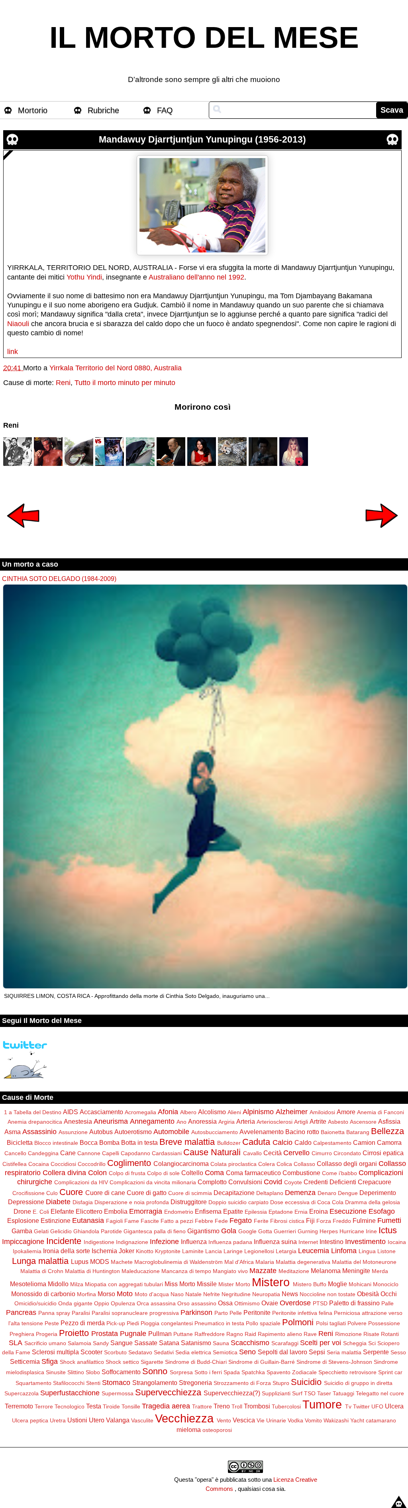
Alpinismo (258, 1112)
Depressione (26, 1201)
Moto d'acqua (152, 1294)
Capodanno (135, 1153)
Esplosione (23, 1220)
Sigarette (152, 1362)
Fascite (150, 1221)
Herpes (329, 1231)
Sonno (154, 1371)
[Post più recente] (23, 533)
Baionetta (333, 1132)
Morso (106, 1293)
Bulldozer (229, 1143)
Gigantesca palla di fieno (155, 1231)
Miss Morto (180, 1283)
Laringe (233, 1251)
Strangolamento (154, 1382)
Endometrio (178, 1212)
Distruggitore (189, 1201)
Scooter (91, 1351)
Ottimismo (247, 1303)
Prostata (104, 1334)
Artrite (318, 1121)
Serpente (376, 1351)
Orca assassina (156, 1303)
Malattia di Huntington (92, 1271)
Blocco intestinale (56, 1143)
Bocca (89, 1142)
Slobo (93, 1372)
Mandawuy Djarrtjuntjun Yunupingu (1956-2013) (202, 140)
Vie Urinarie (271, 1420)
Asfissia (389, 1121)
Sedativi (164, 1352)
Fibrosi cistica (287, 1221)
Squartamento (33, 1383)
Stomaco (116, 1383)
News (290, 1293)
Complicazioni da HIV (81, 1182)
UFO (377, 1406)
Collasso (304, 1164)
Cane (68, 1152)
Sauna (221, 1343)
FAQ (165, 110)
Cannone (88, 1153)
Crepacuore (374, 1181)
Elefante (62, 1211)
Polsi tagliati (331, 1323)
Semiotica (225, 1352)
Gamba (22, 1230)
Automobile (171, 1132)
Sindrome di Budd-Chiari (196, 1362)
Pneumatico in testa (219, 1323)
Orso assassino (196, 1303)
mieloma (189, 1429)
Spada (232, 1372)
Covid (273, 1182)
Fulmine (364, 1220)
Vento (224, 1420)
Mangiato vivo (230, 1271)
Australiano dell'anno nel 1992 (196, 277)
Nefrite (211, 1294)
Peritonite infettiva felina (302, 1313)
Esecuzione (348, 1211)
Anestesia (78, 1121)
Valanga (117, 1420)
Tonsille (131, 1406)
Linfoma (344, 1251)
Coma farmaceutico (253, 1172)
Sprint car (390, 1372)
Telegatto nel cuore (380, 1393)
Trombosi (257, 1406)
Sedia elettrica (193, 1352)
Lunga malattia (40, 1261)
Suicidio (306, 1382)
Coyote (293, 1182)
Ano (181, 1122)
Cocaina (38, 1164)
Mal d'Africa (239, 1262)
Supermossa (117, 1393)
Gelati (41, 1231)
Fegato (241, 1220)
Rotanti (390, 1334)
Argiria (226, 1122)
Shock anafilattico (82, 1362)
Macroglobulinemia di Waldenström (178, 1262)
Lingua (367, 1251)
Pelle (236, 1313)
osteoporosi (217, 1430)
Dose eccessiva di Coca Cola (306, 1202)
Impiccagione (23, 1242)
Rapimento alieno (280, 1334)
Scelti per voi (320, 1343)
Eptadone (281, 1212)
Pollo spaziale (263, 1323)
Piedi (133, 1323)
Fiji (310, 1220)
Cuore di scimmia (190, 1193)
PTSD (320, 1303)
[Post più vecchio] (382, 533)
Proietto (74, 1333)
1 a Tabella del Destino (32, 1112)
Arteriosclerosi (274, 1122)
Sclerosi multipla (55, 1351)
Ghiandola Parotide (97, 1231)
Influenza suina (275, 1241)
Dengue (348, 1193)
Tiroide (111, 1406)
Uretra (58, 1420)
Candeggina (43, 1153)
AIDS (70, 1111)
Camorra (389, 1142)
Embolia (116, 1211)
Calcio (282, 1142)
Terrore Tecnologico (59, 1406)
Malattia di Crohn (41, 1271)
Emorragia (145, 1211)
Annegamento (152, 1121)
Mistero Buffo (309, 1284)
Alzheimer (292, 1112)
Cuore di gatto (147, 1192)
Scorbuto (115, 1352)
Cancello (15, 1153)
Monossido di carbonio (43, 1293)
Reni (63, 383)
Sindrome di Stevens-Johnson (334, 1362)
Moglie (337, 1283)
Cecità (272, 1152)
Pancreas (21, 1312)
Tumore (322, 1404)
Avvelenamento (261, 1131)
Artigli (301, 1122)
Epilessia (256, 1212)
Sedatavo (140, 1352)
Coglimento (129, 1163)
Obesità (368, 1293)
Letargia (286, 1251)
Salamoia (79, 1343)
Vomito (313, 1420)
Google (247, 1231)
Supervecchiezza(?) (232, 1393)
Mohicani (360, 1284)
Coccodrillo (92, 1164)
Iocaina (397, 1242)
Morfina (86, 1294)
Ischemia (104, 1250)
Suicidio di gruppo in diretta (358, 1383)
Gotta (265, 1231)
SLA (15, 1343)
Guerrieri (285, 1231)
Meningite (356, 1270)
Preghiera (22, 1334)
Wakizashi (336, 1420)
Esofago (382, 1211)
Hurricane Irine (358, 1231)
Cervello (296, 1153)
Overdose (295, 1303)
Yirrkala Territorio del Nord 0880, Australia (115, 368)
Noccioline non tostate (327, 1294)
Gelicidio (61, 1231)
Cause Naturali (212, 1152)
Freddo (342, 1221)
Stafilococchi (68, 1383)
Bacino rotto (302, 1131)
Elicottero (89, 1211)
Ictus (388, 1230)
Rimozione (348, 1334)
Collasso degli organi (347, 1163)
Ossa (225, 1303)
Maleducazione (141, 1271)
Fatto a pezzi (177, 1221)
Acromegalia (140, 1112)
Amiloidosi (322, 1112)
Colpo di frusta (127, 1173)
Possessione (384, 1323)
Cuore (71, 1192)
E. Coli (41, 1212)
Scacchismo (250, 1343)
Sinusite (56, 1372)
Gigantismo (203, 1230)
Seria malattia (344, 1352)
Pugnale (133, 1334)
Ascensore (363, 1122)
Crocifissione (28, 1193)
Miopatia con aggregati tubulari (124, 1284)
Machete (122, 1262)
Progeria (46, 1334)
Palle (387, 1303)
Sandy (101, 1343)
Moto (125, 1294)
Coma (214, 1173)
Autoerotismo (133, 1131)
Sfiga (49, 1361)
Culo (52, 1193)
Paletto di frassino (354, 1303)
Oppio (101, 1303)
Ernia (301, 1212)
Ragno (234, 1334)
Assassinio (39, 1132)
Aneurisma (111, 1121)
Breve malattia (187, 1142)
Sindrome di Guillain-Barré (261, 1362)
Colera (266, 1164)
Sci (372, 1343)
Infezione (164, 1242)
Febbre (204, 1221)
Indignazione (132, 1242)
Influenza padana (230, 1242)
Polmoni (298, 1322)
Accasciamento (101, 1111)
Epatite (233, 1211)
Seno (247, 1352)
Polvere (357, 1323)
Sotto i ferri (208, 1372)
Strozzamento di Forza (242, 1383)
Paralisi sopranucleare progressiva (135, 1313)
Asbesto (338, 1122)
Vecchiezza (184, 1418)
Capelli (110, 1153)
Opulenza (123, 1303)
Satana (169, 1342)
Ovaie (269, 1303)
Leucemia (313, 1251)
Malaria (264, 1262)
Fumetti (389, 1220)
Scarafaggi (284, 1343)
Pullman (160, 1333)
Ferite (261, 1221)
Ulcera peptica (30, 1420)
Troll (236, 1406)
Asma (12, 1131)
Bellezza (387, 1131)
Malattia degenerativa (303, 1262)
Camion (364, 1142)
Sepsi (317, 1351)
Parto (221, 1313)
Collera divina (64, 1173)
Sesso (398, 1352)
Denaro (327, 1193)
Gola (228, 1231)
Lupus (79, 1261)
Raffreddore (209, 1334)
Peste (52, 1323)
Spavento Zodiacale (292, 1372)
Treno (222, 1406)
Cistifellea (14, 1164)
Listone (386, 1251)
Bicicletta (20, 1142)
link (12, 352)
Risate (371, 1334)
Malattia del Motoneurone (364, 1262)
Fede (221, 1221)
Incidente (63, 1241)
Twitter (361, 1406)
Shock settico (122, 1362)
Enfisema (208, 1211)
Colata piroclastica (233, 1164)
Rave (310, 1334)
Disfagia (83, 1202)
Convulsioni (245, 1181)
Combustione (301, 1172)
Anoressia (202, 1121)
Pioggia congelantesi (167, 1323)
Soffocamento (121, 1371)
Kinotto (144, 1251)
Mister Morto (234, 1284)
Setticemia (25, 1361)
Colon (97, 1173)
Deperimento (377, 1192)
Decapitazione (234, 1192)
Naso (177, 1294)
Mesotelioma (28, 1283)
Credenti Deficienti (330, 1181)
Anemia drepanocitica (35, 1122)
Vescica (244, 1420)
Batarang (357, 1132)
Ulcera (394, 1406)
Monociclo (385, 1284)
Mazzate (263, 1271)
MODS (99, 1261)
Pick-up (115, 1323)
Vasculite (142, 1420)
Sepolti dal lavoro (282, 1351)
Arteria (245, 1121)
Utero (96, 1420)
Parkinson (196, 1312)
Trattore (202, 1406)
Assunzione (73, 1132)
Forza (323, 1221)
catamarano (381, 1420)
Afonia (168, 1112)
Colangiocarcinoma (181, 1163)
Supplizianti (276, 1393)
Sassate (145, 1342)
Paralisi (81, 1313)
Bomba (109, 1142)
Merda (380, 1271)
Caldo (303, 1142)
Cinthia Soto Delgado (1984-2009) (59, 578)
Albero (188, 1112)
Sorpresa (181, 1372)
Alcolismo (212, 1111)
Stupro (281, 1383)
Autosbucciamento (214, 1132)
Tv (348, 1406)
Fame (131, 1221)
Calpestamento (332, 1143)
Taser (324, 1393)
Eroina (318, 1211)
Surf (297, 1393)
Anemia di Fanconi (380, 1112)
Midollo (58, 1283)
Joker (126, 1250)
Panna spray (54, 1313)
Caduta (256, 1142)
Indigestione (99, 1242)
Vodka (295, 1420)
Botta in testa (139, 1142)
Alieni (234, 1112)
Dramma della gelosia (372, 1202)
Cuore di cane (105, 1192)
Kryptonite (167, 1251)
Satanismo (196, 1342)
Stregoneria (195, 1382)
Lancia (213, 1251)
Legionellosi (259, 1251)
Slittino (75, 1372)
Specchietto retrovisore (347, 1372)
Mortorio (32, 110)
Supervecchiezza (168, 1392)
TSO (310, 1393)
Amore (346, 1111)
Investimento (365, 1242)
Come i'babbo (339, 1173)
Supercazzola (21, 1393)
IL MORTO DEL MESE (204, 37)
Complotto (212, 1181)
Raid (250, 1334)
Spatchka (253, 1372)
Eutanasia (88, 1220)
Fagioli (114, 1221)
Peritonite (257, 1312)
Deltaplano (269, 1193)
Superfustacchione (70, 1393)
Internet (308, 1242)
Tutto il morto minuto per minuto (125, 383)
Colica (284, 1164)
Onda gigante (75, 1303)
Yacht (357, 1420)
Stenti (93, 1383)
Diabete (58, 1202)
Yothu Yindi (84, 277)
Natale (193, 1294)
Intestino (331, 1241)
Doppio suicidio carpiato (238, 1202)
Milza (76, 1284)
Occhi (389, 1293)
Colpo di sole (163, 1173)
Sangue (121, 1342)
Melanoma (326, 1270)
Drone (22, 1211)
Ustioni (77, 1420)
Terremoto (19, 1406)
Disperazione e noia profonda (131, 1202)
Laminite (193, 1251)
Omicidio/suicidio (35, 1303)
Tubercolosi (286, 1406)
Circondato (347, 1153)
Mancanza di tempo (186, 1271)
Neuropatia (266, 1294)
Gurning (308, 1231)
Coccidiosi (63, 1164)
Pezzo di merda (83, 1322)
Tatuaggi (343, 1393)
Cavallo (252, 1153)
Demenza (300, 1193)
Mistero (271, 1282)
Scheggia (355, 1343)
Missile (207, 1283)
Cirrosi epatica (383, 1152)
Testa (93, 1406)
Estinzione (56, 1220)
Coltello (192, 1172)
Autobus (101, 1131)
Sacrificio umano (45, 1343)
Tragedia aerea (166, 1406)
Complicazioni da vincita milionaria (153, 1182)
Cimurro (322, 1153)
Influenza (194, 1241)
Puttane (183, 1334)
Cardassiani (167, 1153)
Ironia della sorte (66, 1250)
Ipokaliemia (27, 1251)
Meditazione (294, 1271)
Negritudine (236, 1294)
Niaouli (18, 324)
